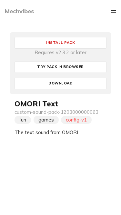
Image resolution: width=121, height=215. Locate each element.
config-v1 (76, 120)
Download (60, 83)
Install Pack (60, 42)
